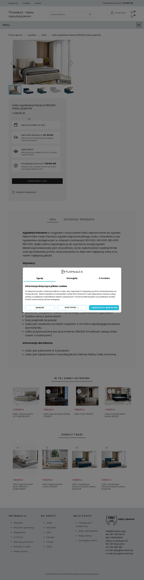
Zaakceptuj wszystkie (104, 307)
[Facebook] (68, 563)
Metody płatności (23, 542)
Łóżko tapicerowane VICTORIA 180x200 (23, 415)
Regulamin (13, 3)
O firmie (18, 537)
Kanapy (50, 537)
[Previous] (17, 404)
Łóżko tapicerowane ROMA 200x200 (56, 415)
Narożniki (51, 527)
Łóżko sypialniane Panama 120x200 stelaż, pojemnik (83, 486)
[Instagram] (75, 563)
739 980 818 (127, 3)
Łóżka (49, 522)
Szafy (49, 546)
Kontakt (38, 3)
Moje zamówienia (88, 531)
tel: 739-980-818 (114, 547)
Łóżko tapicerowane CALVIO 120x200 (52, 485)
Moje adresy (85, 535)
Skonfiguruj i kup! (37, 181)
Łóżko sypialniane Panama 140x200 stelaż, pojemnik (113, 486)
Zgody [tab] (39, 278)
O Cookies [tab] (104, 278)
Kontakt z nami (22, 546)
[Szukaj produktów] (90, 14)
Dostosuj (71, 307)
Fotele (49, 542)
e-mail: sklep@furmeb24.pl (119, 550)
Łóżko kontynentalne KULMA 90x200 (115, 415)
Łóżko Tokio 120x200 (83, 414)
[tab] (52, 219)
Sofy (48, 532)
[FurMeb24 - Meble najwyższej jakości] (27, 14)
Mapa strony (21, 551)
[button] (24, 192)
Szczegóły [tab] (72, 278)
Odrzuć (40, 307)
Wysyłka (18, 522)
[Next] (126, 404)
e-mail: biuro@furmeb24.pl (119, 553)
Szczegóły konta (88, 540)
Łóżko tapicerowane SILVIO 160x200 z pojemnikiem (23, 486)
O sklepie (26, 3)
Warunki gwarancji (24, 527)
